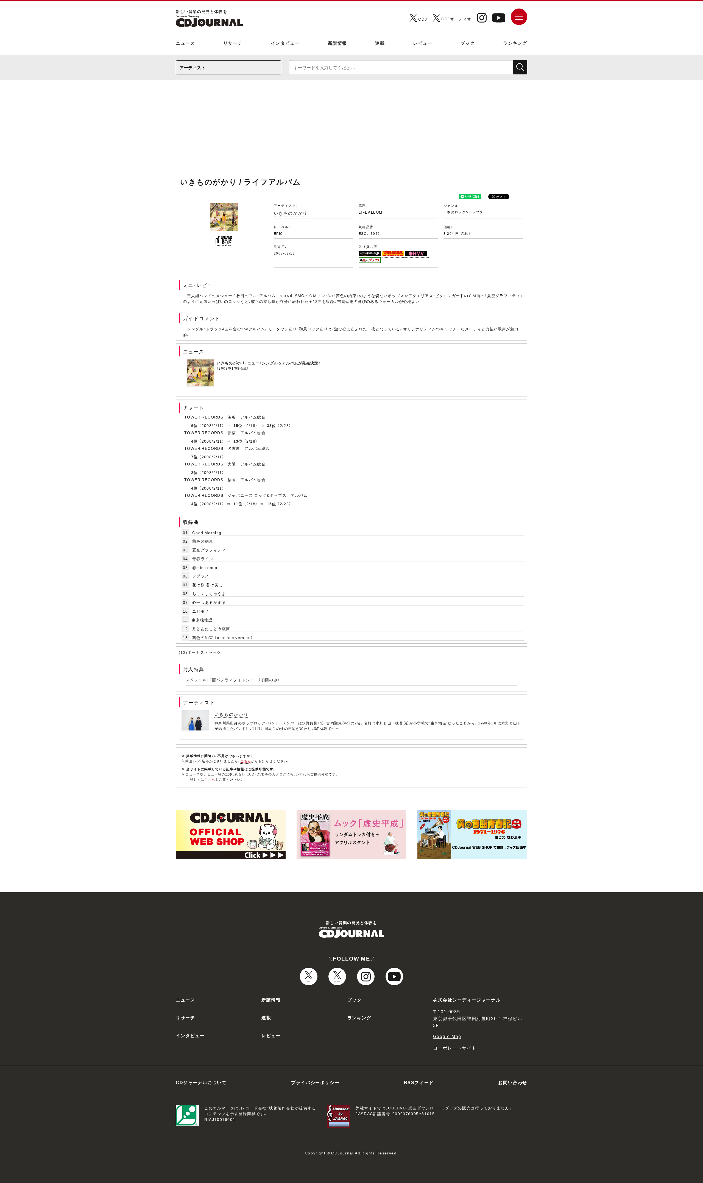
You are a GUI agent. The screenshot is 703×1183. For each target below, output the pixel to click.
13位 (238, 441)
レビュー (422, 43)
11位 (238, 503)
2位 (194, 472)
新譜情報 (337, 43)
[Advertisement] (351, 128)
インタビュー (285, 43)
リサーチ (232, 43)
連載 (380, 43)
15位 (238, 425)
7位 (194, 456)
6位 (194, 425)
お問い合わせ (512, 1082)
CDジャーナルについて (201, 1082)
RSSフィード (419, 1082)
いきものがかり (291, 213)
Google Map (447, 1036)
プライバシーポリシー (315, 1082)
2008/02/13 (284, 253)
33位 (271, 425)
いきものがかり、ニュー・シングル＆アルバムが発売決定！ (268, 362)
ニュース (185, 43)
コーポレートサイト (454, 1047)
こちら (245, 760)
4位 (194, 441)
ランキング (515, 43)
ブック (468, 43)
